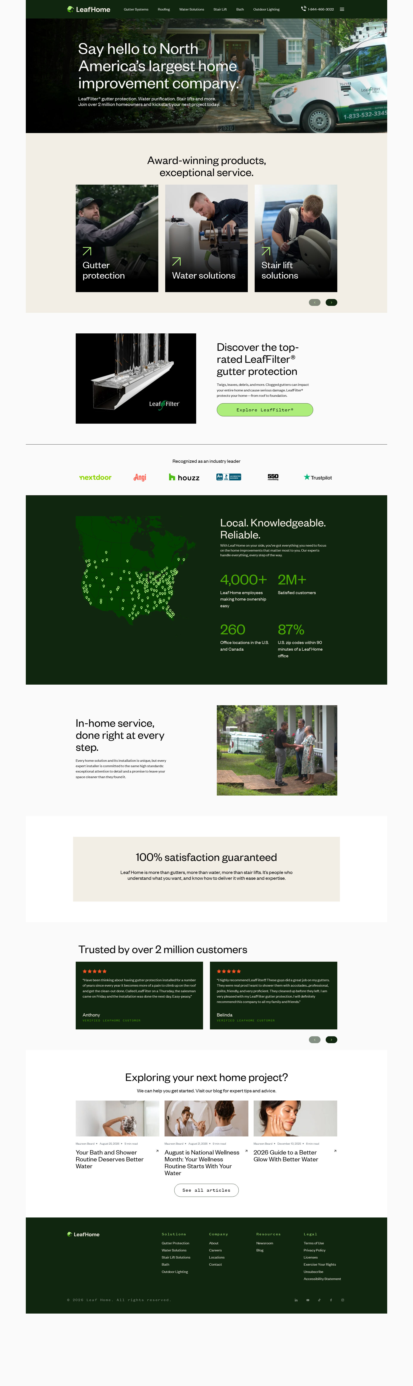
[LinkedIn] (296, 1300)
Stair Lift (220, 9)
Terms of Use (314, 1242)
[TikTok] (319, 1300)
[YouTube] (308, 1300)
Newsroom (264, 1242)
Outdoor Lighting (266, 9)
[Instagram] (342, 1300)
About (214, 1242)
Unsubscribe (313, 1271)
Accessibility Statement (322, 1278)
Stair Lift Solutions (176, 1257)
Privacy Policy (314, 1250)
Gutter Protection (175, 1242)
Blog (260, 1250)
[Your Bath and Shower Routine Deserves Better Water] (117, 1118)
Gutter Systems (136, 9)
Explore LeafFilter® (265, 409)
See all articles (206, 1190)
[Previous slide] (315, 302)
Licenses (311, 1257)
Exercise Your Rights (320, 1264)
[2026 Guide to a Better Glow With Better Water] (295, 1118)
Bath (240, 9)
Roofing (164, 9)
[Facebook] (331, 1300)
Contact (215, 1264)
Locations (217, 1257)
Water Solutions (191, 9)
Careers (215, 1250)
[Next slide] (331, 302)
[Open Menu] (342, 9)
